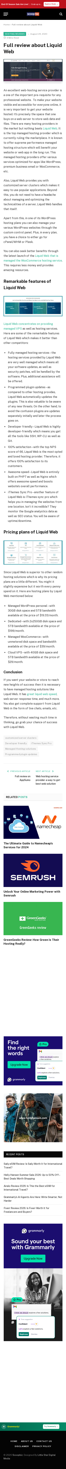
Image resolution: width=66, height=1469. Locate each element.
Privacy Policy (41, 1446)
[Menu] (6, 14)
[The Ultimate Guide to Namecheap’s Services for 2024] (33, 822)
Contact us (44, 1441)
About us (27, 1441)
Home (7, 24)
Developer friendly (16, 743)
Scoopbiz (17, 1455)
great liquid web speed (42, 694)
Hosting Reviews (15, 34)
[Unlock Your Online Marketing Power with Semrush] (33, 870)
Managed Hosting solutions (20, 749)
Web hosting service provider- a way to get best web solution (48, 780)
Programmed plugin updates (21, 754)
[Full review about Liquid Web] (33, 80)
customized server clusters (20, 738)
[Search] (60, 14)
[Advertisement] (33, 995)
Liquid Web (50, 128)
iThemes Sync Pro (41, 743)
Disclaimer (22, 1446)
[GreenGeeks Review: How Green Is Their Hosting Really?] (33, 918)
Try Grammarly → (51, 1426)
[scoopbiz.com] (33, 14)
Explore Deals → (51, 4)
